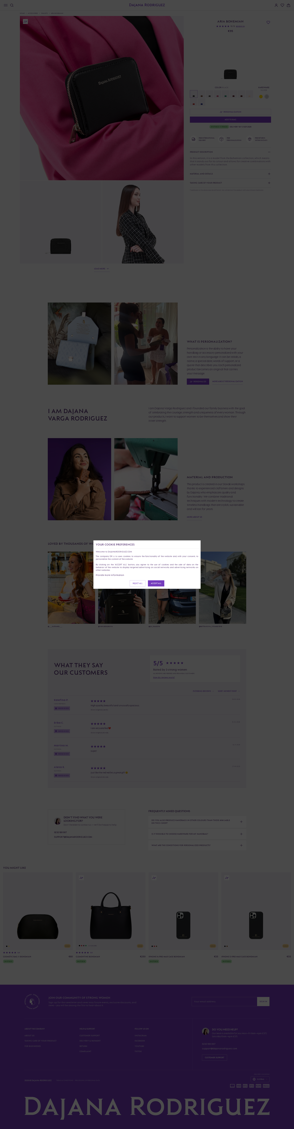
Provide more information (110, 575)
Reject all (137, 583)
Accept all (156, 583)
